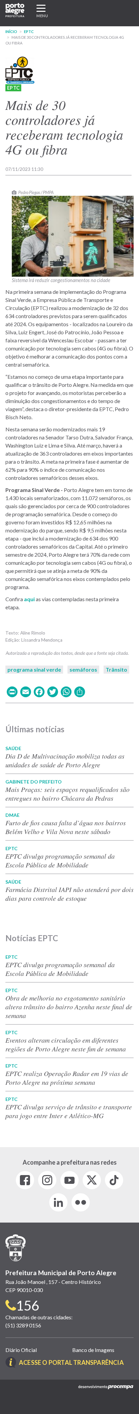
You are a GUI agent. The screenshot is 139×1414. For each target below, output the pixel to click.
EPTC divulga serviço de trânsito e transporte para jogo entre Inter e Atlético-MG (68, 1111)
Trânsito (116, 669)
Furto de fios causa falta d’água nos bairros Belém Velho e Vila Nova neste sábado (65, 827)
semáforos (83, 669)
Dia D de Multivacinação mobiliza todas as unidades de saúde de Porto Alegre (64, 760)
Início (11, 31)
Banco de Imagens (93, 1350)
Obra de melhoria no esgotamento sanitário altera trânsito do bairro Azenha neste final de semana (68, 1006)
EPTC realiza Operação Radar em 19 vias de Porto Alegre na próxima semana (66, 1077)
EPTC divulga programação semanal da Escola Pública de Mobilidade (60, 860)
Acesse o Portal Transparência (71, 1362)
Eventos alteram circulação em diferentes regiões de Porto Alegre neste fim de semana (65, 1044)
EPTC (29, 31)
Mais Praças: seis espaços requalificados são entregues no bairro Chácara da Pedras (67, 793)
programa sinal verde (34, 669)
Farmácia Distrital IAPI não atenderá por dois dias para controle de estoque (69, 893)
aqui (30, 599)
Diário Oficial (21, 1350)
